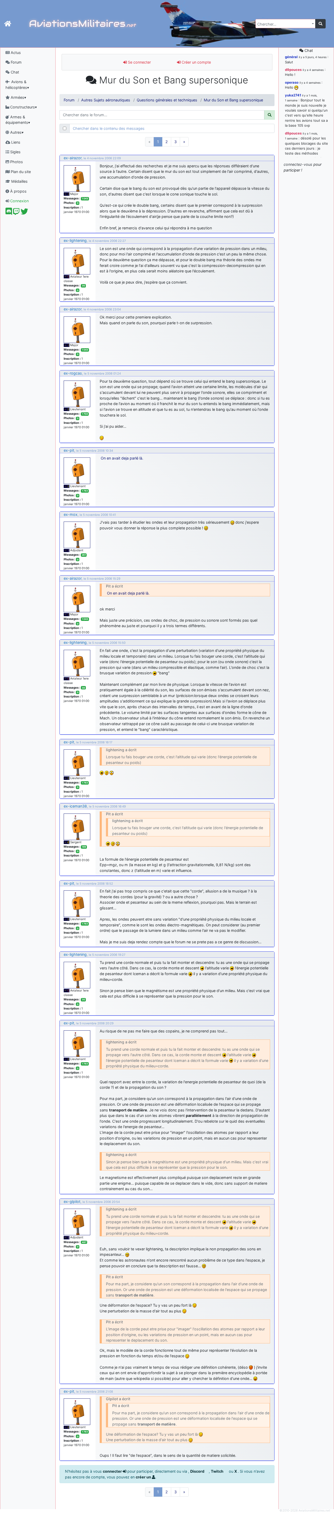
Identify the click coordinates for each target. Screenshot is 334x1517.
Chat (14, 72)
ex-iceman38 (75, 806)
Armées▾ (18, 97)
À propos (18, 191)
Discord (197, 1471)
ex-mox (70, 514)
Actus (15, 52)
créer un (144, 1477)
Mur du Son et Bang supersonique (233, 100)
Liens (15, 142)
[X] (24, 213)
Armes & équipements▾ (17, 120)
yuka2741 (293, 95)
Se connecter (139, 62)
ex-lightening (75, 240)
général (291, 57)
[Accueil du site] (7, 24)
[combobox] (285, 23)
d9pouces (293, 70)
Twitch (217, 1471)
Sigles (15, 152)
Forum (16, 62)
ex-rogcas (73, 373)
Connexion (19, 201)
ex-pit (69, 450)
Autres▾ (16, 132)
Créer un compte (196, 62)
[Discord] (8, 213)
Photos (16, 162)
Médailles (19, 181)
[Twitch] (16, 213)
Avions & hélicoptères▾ (17, 84)
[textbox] (284, 24)
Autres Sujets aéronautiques (105, 100)
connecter (113, 1471)
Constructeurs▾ (23, 107)
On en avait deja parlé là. (122, 458)
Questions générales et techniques (167, 100)
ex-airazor (72, 158)
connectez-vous (298, 164)
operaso (292, 82)
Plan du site (20, 171)
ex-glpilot (72, 1201)
